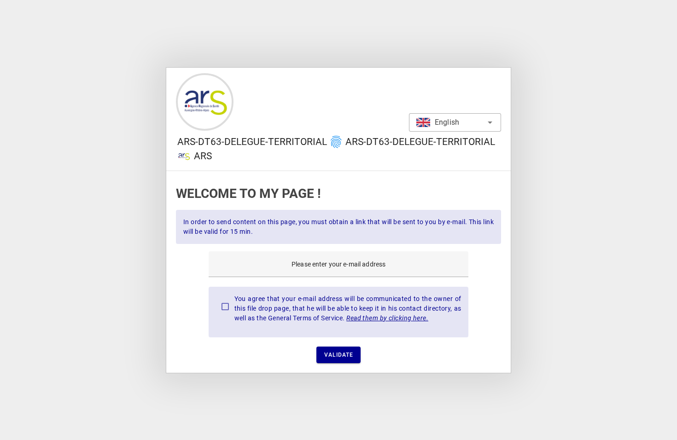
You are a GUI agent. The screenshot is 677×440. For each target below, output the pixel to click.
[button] (336, 142)
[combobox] (455, 122)
